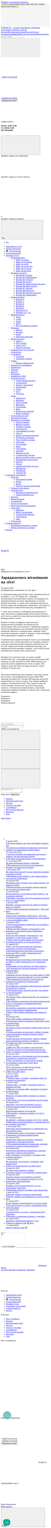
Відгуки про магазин (28, 34)
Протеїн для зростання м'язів (28, 486)
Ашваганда (20, 398)
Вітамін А (20, 299)
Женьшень (20, 405)
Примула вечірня (23, 348)
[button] (25, 17)
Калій (18, 334)
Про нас (28, 32)
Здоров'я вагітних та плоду (27, 466)
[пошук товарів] (20, 47)
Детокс (19, 464)
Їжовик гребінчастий (25, 363)
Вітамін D (20, 304)
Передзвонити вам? (9, 100)
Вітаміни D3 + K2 (23, 313)
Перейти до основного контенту (14, 2)
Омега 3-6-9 (21, 345)
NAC (18, 392)
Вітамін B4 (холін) (23, 282)
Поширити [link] (5, 696)
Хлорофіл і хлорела (24, 359)
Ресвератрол (21, 387)
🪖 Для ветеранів (13, 251)
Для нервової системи (25, 431)
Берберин (20, 400)
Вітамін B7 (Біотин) (24, 288)
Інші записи (6, 818)
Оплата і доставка (13, 805)
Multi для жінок (22, 260)
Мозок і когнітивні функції (27, 435)
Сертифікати (13, 34)
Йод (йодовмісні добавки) (27, 326)
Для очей (20, 451)
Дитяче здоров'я (22, 422)
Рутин (18, 389)
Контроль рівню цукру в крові (28, 457)
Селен (18, 319)
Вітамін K (20, 308)
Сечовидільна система (25, 455)
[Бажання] (25, 166)
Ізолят (18, 484)
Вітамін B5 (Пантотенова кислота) (30, 284)
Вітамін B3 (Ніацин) (24, 280)
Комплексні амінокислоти (27, 492)
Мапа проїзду (6, 1506)
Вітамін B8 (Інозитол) (25, 291)
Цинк (18, 323)
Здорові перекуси (13, 523)
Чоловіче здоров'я (23, 427)
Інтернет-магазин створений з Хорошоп (18, 1270)
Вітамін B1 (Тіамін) (24, 275)
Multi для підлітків (23, 269)
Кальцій (19, 332)
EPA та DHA (21, 343)
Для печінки (21, 449)
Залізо (18, 321)
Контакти (41, 34)
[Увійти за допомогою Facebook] (20, 739)
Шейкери (20, 510)
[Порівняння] (20, 145)
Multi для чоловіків (24, 262)
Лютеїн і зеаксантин (24, 385)
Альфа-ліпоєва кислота (25, 381)
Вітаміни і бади (12, 255)
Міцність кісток (22, 453)
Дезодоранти (21, 517)
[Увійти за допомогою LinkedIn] (20, 778)
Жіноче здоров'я (22, 424)
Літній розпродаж (13, 249)
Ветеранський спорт (16, 32)
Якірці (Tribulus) (22, 413)
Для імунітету (21, 429)
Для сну (19, 433)
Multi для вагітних (23, 271)
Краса (18, 446)
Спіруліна (20, 356)
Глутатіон (20, 394)
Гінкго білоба (21, 403)
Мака (18, 409)
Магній (19, 330)
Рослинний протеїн (24, 479)
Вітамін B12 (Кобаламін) (26, 295)
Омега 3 (19, 341)
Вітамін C (20, 302)
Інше (18, 519)
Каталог (4, 32)
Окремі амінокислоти (25, 495)
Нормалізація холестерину (27, 460)
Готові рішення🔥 (13, 253)
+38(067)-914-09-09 (9, 77)
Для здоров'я (21, 444)
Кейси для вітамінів (24, 512)
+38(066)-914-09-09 (9, 98)
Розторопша (21, 407)
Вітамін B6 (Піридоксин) (26, 286)
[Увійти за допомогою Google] (20, 759)
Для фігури (20, 471)
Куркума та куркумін (25, 411)
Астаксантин (21, 383)
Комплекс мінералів (24, 337)
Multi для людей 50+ (24, 266)
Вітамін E (20, 306)
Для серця (20, 442)
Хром (18, 317)
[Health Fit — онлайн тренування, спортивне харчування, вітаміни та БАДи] (13, 1244)
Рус (7, 242)
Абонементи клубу (14, 246)
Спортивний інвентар (25, 514)
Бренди (9, 530)
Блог (47, 34)
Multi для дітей (22, 264)
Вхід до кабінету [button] (13, 1319)
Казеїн (18, 482)
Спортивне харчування (16, 475)
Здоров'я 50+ (21, 473)
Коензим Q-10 (22, 310)
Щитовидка (21, 468)
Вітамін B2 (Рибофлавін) (26, 277)
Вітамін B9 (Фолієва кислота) (28, 293)
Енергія (19, 462)
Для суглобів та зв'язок (25, 440)
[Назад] (2, 1232)
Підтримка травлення (25, 438)
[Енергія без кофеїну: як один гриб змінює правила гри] (24, 839)
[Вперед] (4, 1232)
